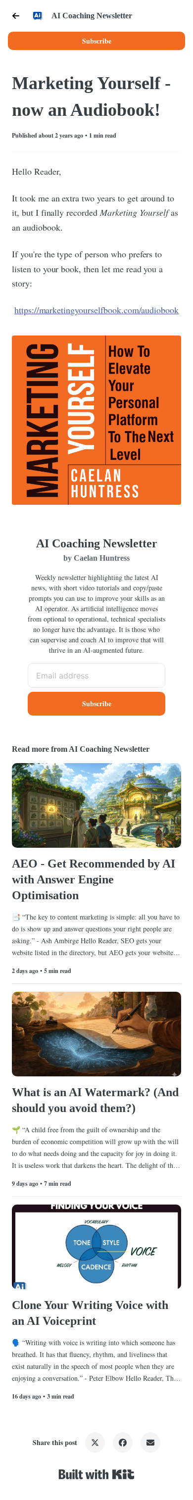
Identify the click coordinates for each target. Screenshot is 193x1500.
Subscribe (96, 41)
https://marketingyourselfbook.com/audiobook (96, 310)
